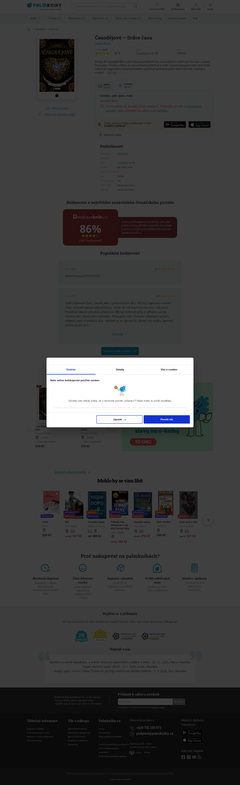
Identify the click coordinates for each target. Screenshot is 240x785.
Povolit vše (166, 419)
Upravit (117, 419)
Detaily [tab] (120, 369)
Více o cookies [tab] (169, 369)
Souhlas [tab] (71, 369)
